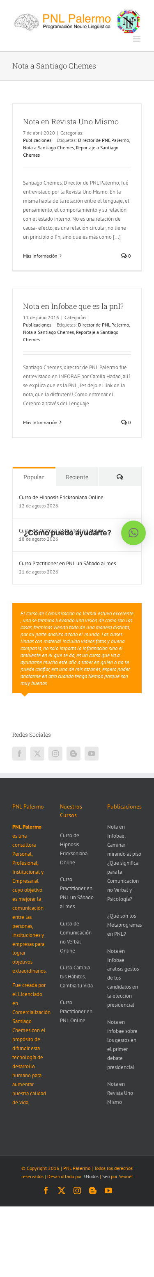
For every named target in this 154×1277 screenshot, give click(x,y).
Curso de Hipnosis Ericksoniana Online (61, 497)
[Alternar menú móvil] (137, 38)
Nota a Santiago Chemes (48, 147)
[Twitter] (37, 754)
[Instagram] (55, 754)
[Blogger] (73, 754)
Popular (33, 477)
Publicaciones (37, 140)
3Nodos (91, 1176)
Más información (40, 256)
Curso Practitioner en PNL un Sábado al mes (67, 563)
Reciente (77, 477)
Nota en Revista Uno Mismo (71, 121)
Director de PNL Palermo (103, 140)
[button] (133, 533)
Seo (106, 1176)
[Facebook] (19, 754)
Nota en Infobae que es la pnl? (73, 306)
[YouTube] (92, 754)
